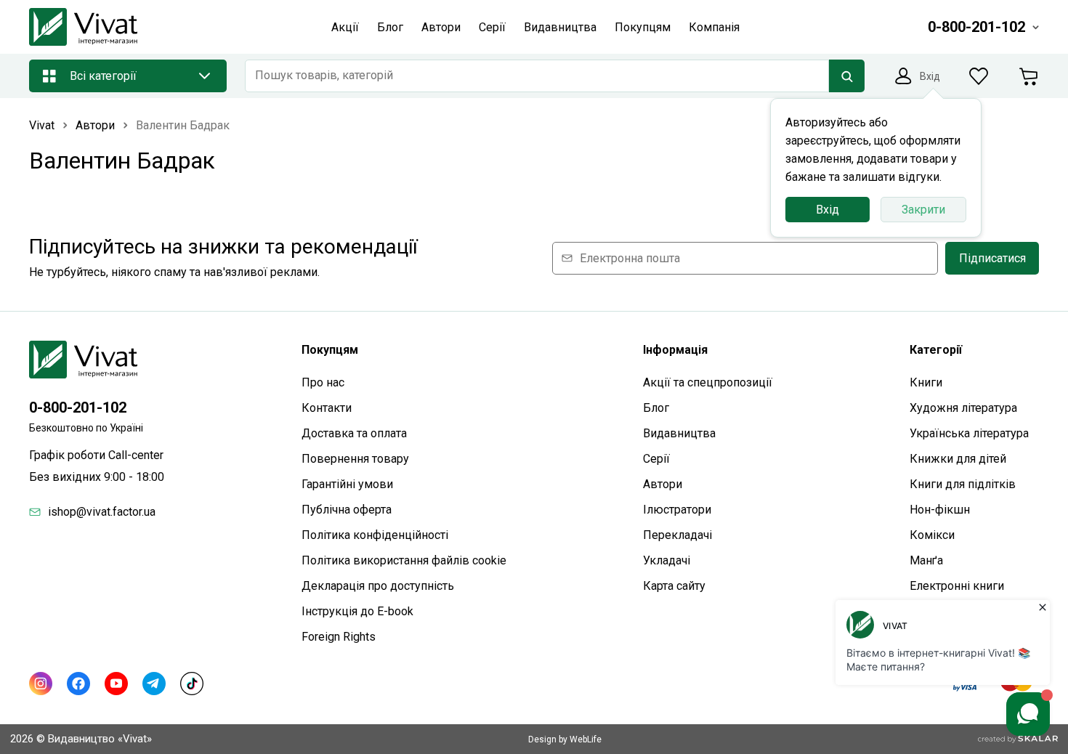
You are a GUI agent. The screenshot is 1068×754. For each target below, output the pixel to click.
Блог (656, 408)
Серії (656, 459)
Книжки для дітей (958, 459)
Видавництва (679, 433)
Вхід (827, 209)
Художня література (963, 408)
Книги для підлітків (963, 484)
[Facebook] (78, 683)
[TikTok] (191, 683)
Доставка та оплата (354, 433)
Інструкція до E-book (357, 611)
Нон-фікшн (940, 509)
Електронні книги (957, 586)
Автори (662, 484)
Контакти (327, 408)
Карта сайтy (674, 586)
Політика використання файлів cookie (404, 560)
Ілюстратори (677, 509)
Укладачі (666, 560)
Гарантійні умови (347, 484)
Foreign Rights (339, 637)
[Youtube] (116, 683)
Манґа (926, 560)
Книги (926, 382)
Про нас (323, 382)
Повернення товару (355, 459)
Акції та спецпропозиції (707, 382)
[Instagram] (40, 683)
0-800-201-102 (77, 407)
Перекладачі (677, 535)
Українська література (969, 433)
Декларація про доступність (378, 586)
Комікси (932, 535)
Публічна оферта (347, 509)
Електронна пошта (630, 258)
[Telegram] (154, 683)
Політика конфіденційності (375, 535)
